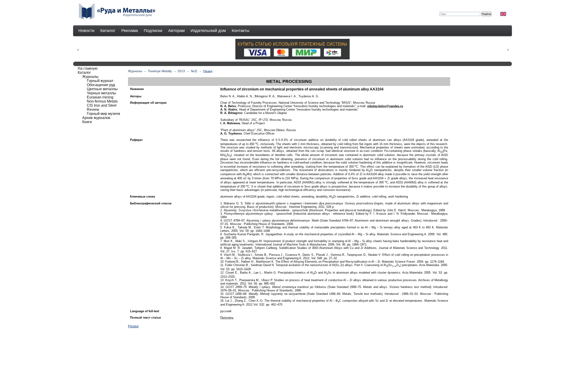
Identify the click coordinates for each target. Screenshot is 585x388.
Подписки (153, 30)
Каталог (107, 30)
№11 (194, 71)
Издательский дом (208, 30)
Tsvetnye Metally (160, 71)
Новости (86, 30)
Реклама (129, 30)
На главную (88, 68)
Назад (207, 71)
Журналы (135, 71)
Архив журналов (96, 118)
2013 (181, 71)
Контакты (240, 30)
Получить (227, 317)
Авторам (176, 30)
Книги (87, 122)
